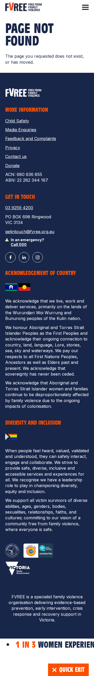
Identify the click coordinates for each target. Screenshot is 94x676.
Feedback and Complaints (30, 138)
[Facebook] (10, 257)
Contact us (16, 156)
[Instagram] (37, 257)
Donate (12, 165)
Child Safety (17, 120)
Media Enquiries (20, 129)
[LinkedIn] (24, 257)
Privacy (12, 147)
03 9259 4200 (19, 207)
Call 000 (19, 244)
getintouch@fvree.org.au (29, 231)
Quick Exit (72, 670)
